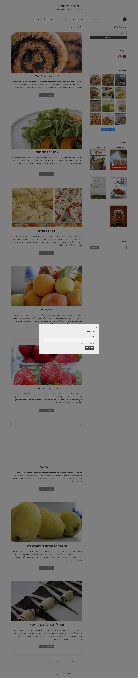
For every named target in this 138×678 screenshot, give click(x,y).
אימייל (92, 336)
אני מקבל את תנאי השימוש (83, 344)
